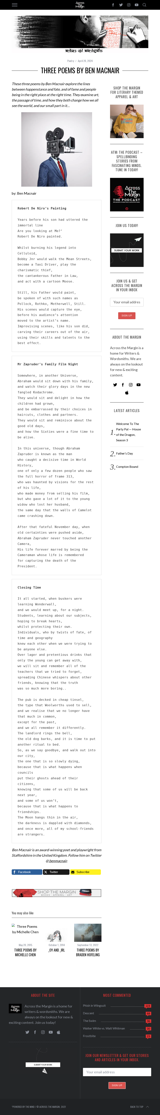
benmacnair (58, 861)
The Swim (89, 1020)
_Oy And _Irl (56, 950)
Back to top (136, 1106)
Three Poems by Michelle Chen (25, 952)
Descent (88, 1013)
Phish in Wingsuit (94, 1005)
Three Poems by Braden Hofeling (88, 952)
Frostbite (89, 1036)
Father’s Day (124, 453)
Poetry (70, 61)
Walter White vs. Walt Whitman (104, 1028)
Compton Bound (127, 466)
